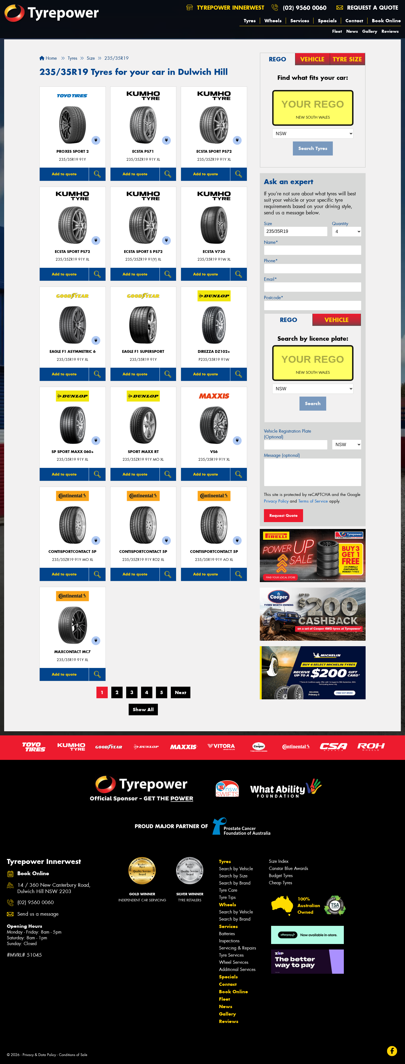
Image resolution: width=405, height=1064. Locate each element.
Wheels (273, 21)
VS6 (214, 451)
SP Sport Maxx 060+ (73, 451)
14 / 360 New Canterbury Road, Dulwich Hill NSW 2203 (54, 888)
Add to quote (64, 173)
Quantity (340, 224)
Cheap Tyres (280, 883)
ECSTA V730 (214, 251)
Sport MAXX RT (143, 451)
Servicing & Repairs (237, 948)
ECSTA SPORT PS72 (214, 151)
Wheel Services (233, 962)
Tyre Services (231, 955)
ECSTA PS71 (143, 151)
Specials (327, 21)
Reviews (390, 31)
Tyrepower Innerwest (229, 7)
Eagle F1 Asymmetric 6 (73, 351)
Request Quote (283, 515)
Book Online (386, 21)
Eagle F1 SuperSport (143, 351)
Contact (354, 21)
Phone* (271, 261)
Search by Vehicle (236, 869)
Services (299, 21)
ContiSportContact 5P (72, 551)
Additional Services (237, 969)
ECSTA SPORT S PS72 (143, 251)
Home (50, 58)
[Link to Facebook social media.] (392, 1051)
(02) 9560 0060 (304, 7)
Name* (271, 242)
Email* (270, 279)
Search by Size (233, 876)
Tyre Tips (227, 897)
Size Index (278, 861)
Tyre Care (228, 890)
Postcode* (273, 298)
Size (268, 224)
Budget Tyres (281, 876)
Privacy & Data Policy (39, 1054)
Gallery (369, 31)
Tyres (250, 21)
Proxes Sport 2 (72, 151)
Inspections (229, 941)
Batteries (227, 934)
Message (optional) (282, 455)
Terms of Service (313, 501)
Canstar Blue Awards (288, 868)
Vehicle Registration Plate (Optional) (287, 434)
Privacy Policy (276, 501)
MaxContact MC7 (72, 652)
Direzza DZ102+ (214, 351)
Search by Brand (234, 883)
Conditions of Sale (73, 1054)
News (352, 31)
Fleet (337, 31)
